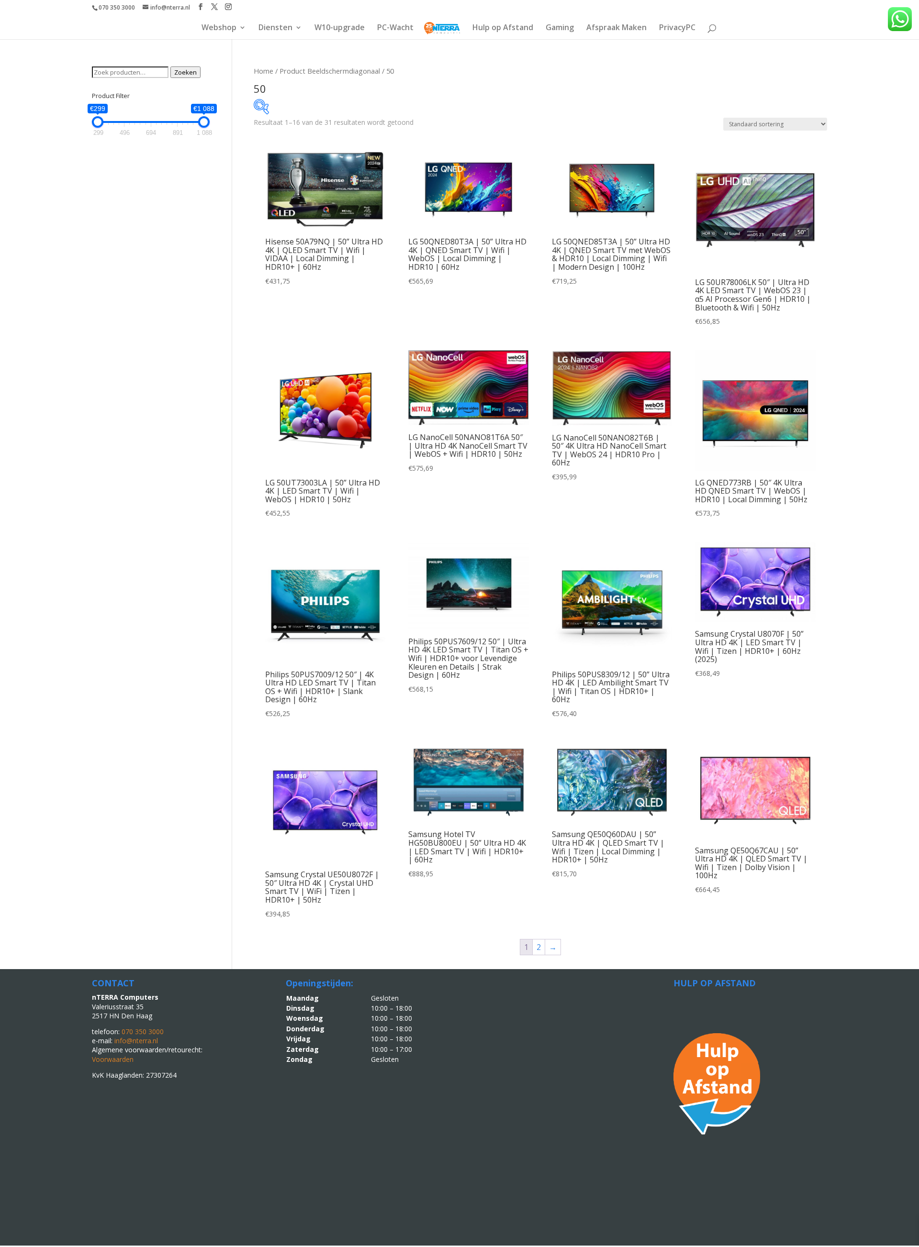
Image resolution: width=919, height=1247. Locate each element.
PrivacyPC (677, 28)
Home (263, 71)
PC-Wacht (395, 28)
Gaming (560, 28)
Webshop (219, 28)
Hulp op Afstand (502, 28)
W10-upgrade (339, 28)
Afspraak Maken (616, 28)
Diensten (275, 28)
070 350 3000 (117, 7)
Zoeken (185, 72)
